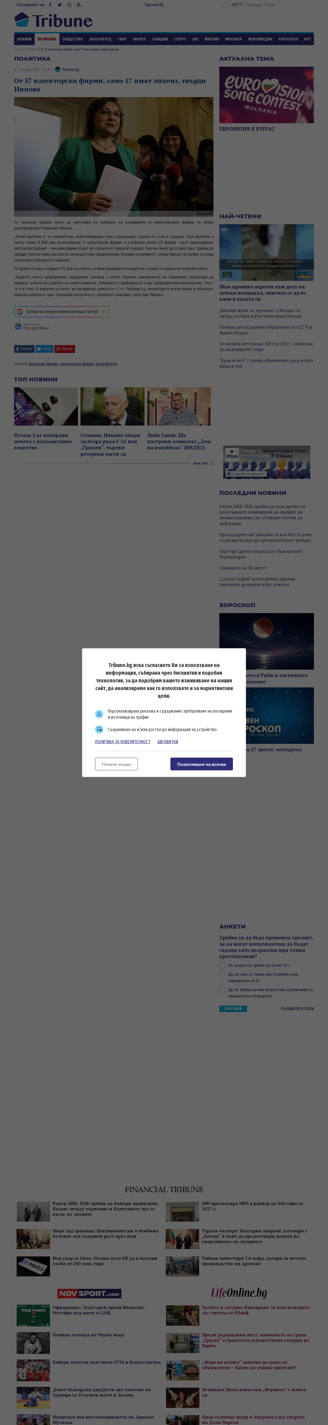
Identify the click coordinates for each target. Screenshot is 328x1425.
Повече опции (116, 764)
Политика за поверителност (122, 741)
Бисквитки (168, 741)
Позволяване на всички (201, 764)
